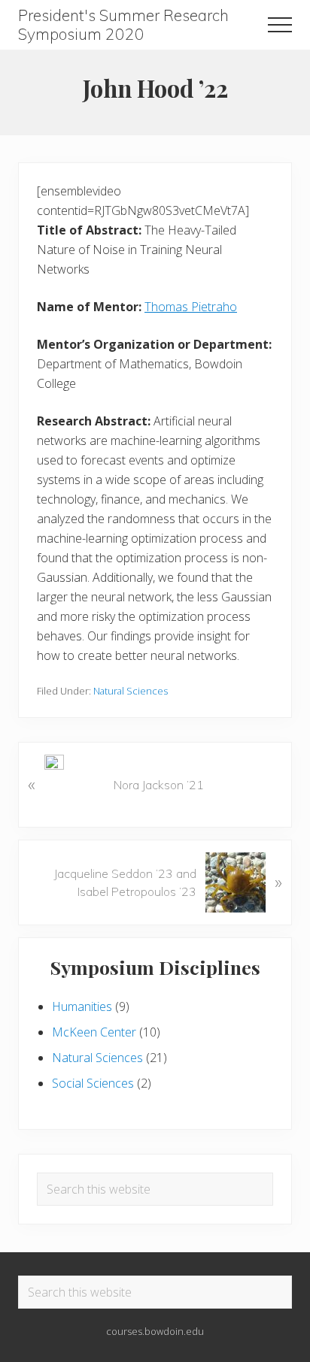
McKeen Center (94, 1032)
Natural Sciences (130, 691)
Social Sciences (93, 1083)
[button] (280, 25)
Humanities (82, 1006)
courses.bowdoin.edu (155, 1331)
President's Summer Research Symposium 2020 (123, 25)
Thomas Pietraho (190, 306)
